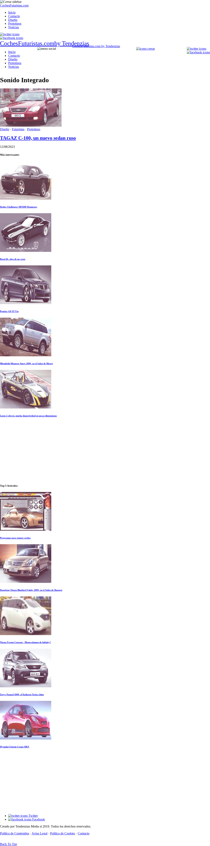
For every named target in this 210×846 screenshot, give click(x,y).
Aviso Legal (39, 833)
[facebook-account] (11, 38)
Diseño (12, 20)
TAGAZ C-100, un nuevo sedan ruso (38, 138)
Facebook (38, 819)
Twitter (33, 815)
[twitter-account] (9, 34)
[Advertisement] (105, 451)
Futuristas (18, 129)
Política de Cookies (62, 833)
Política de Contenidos (14, 833)
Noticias (13, 27)
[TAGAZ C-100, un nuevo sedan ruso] (31, 125)
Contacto (14, 16)
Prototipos (14, 23)
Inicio (12, 12)
